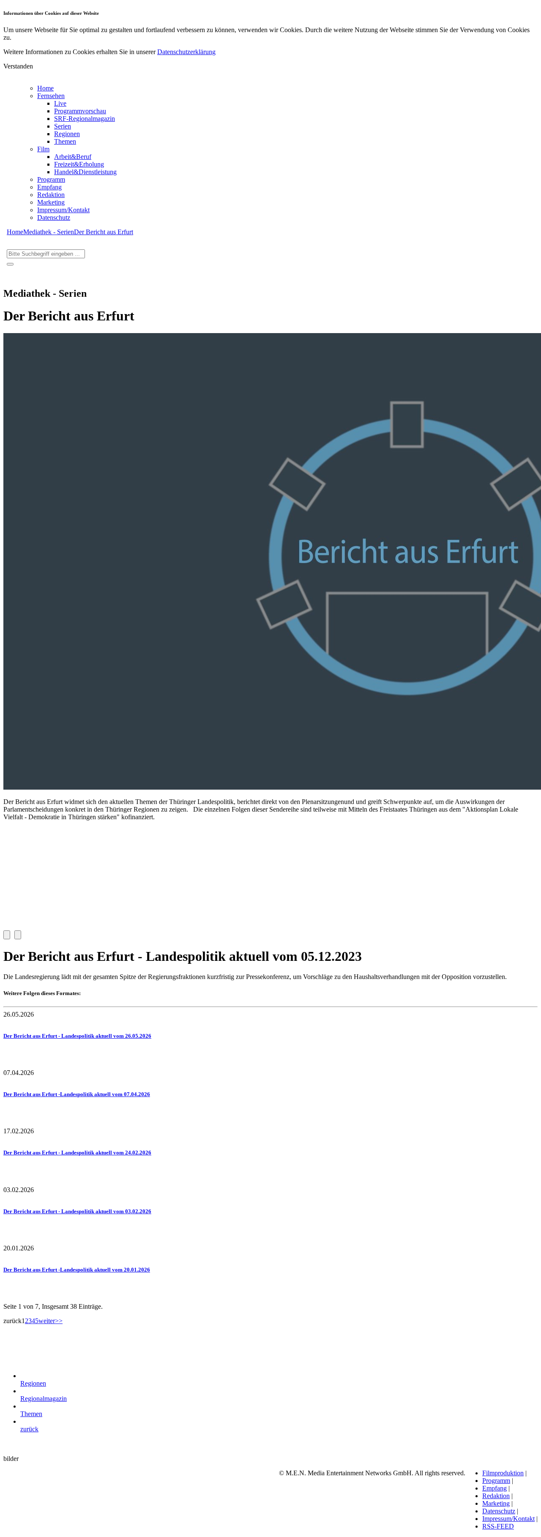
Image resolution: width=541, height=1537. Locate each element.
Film (43, 149)
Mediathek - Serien (48, 231)
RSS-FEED (498, 1526)
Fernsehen (51, 95)
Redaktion (51, 194)
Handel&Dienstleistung (85, 171)
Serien (62, 126)
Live (60, 103)
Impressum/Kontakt (63, 209)
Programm (51, 179)
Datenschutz (53, 217)
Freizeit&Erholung (79, 164)
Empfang (49, 187)
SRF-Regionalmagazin (84, 118)
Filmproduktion (503, 1473)
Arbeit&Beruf (72, 156)
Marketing (51, 202)
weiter (46, 1320)
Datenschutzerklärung (186, 51)
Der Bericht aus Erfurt (103, 231)
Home (45, 88)
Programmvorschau (80, 111)
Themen (65, 141)
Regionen (67, 133)
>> (59, 1320)
